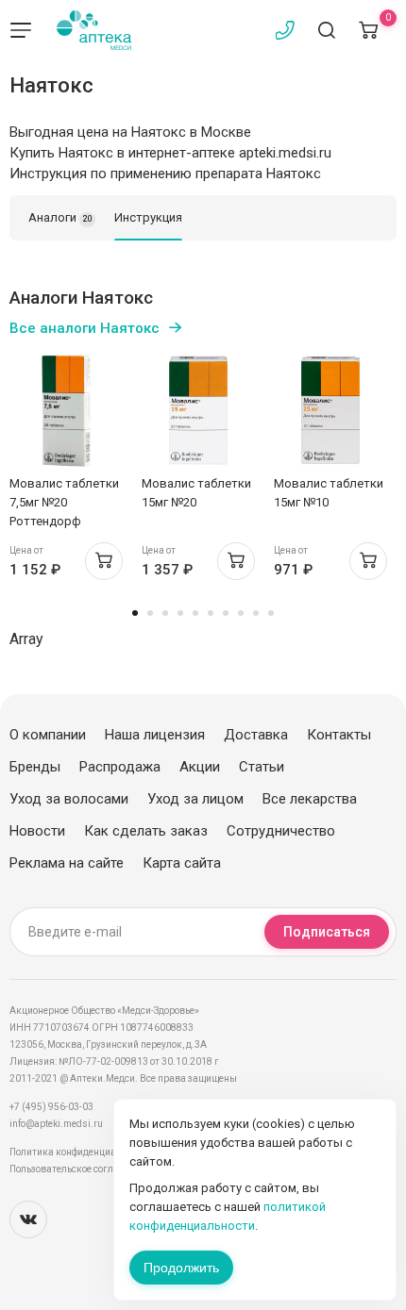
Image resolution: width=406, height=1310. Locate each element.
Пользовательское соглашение (78, 1169)
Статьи (261, 766)
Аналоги (60, 217)
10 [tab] (271, 613)
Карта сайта (182, 862)
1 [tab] (135, 613)
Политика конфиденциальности (80, 1152)
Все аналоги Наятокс (84, 328)
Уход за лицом (195, 798)
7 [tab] (225, 613)
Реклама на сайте (66, 862)
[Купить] (104, 561)
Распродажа (120, 766)
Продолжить (181, 1267)
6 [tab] (210, 613)
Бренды (34, 766)
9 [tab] (256, 613)
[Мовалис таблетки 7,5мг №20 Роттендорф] (66, 410)
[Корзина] (368, 30)
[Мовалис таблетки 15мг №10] (330, 410)
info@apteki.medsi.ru (56, 1124)
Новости (37, 830)
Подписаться (326, 931)
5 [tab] (195, 613)
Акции (199, 766)
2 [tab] (150, 613)
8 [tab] (241, 613)
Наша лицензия (155, 734)
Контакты (339, 734)
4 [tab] (180, 613)
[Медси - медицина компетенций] (94, 30)
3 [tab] (165, 613)
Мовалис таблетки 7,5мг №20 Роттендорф (64, 502)
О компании (47, 734)
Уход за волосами (68, 798)
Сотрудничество (281, 830)
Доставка (256, 734)
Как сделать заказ (146, 830)
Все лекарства (309, 798)
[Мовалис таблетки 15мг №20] (198, 410)
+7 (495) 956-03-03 (51, 1107)
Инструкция (148, 217)
